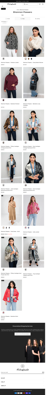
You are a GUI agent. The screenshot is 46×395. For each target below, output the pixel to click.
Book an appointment (22, 334)
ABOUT (3, 385)
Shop (3, 378)
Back (4, 8)
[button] (2, 6)
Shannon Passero (24, 9)
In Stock (8, 18)
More (23, 15)
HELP (3, 382)
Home (18, 9)
